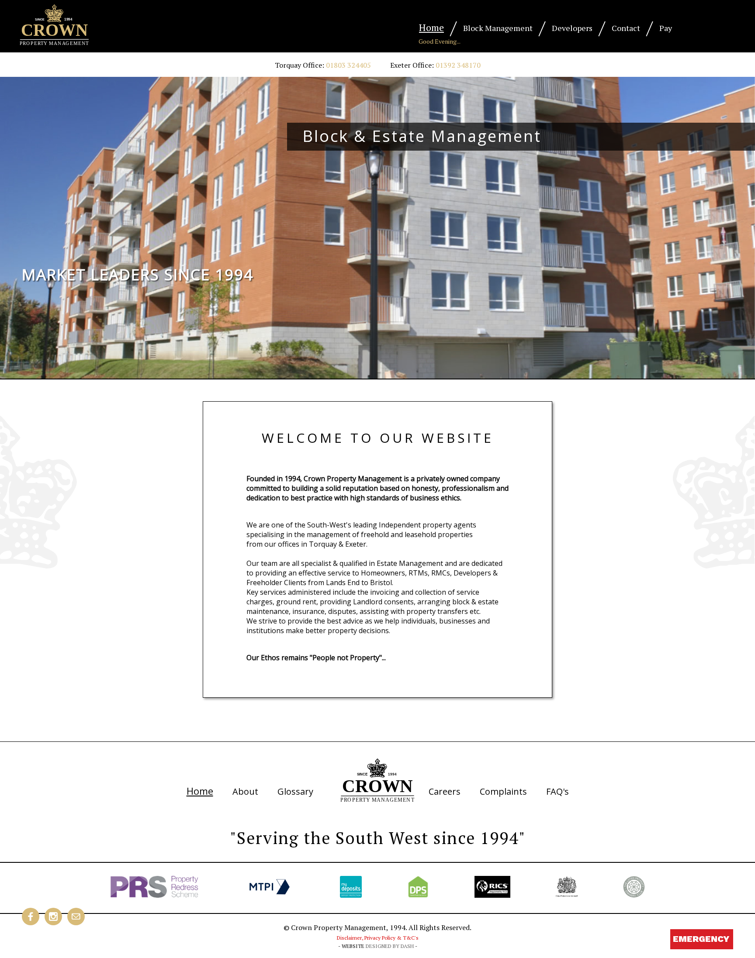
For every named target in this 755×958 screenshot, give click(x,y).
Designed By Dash (390, 946)
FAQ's (557, 791)
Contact (626, 28)
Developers (572, 28)
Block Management (498, 28)
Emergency (701, 939)
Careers (445, 791)
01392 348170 (458, 65)
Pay (665, 28)
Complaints (503, 791)
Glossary (295, 791)
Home (431, 27)
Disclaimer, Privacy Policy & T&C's (378, 937)
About (245, 791)
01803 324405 (348, 65)
